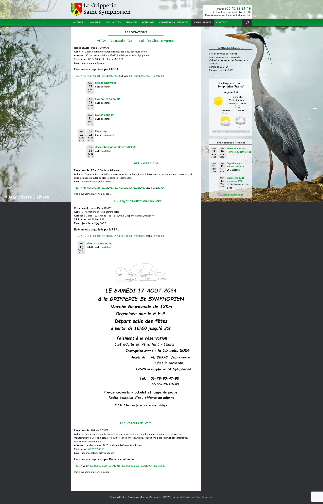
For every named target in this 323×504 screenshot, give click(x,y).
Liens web (176, 497)
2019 (123, 187)
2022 (136, 76)
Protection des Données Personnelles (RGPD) (149, 497)
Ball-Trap (101, 131)
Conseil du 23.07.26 (218, 67)
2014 (91, 76)
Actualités (113, 22)
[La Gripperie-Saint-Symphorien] (101, 9)
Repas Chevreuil (105, 82)
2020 (130, 76)
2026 (162, 76)
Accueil (78, 22)
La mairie (95, 22)
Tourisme (148, 22)
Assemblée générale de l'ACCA (115, 147)
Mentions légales (118, 497)
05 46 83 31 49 (238, 8)
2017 (110, 76)
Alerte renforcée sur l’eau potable (225, 57)
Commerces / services (173, 22)
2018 (117, 76)
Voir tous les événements (230, 194)
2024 (149, 76)
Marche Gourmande (99, 243)
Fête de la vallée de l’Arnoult (223, 53)
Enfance (131, 22)
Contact (222, 22)
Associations (202, 22)
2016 (104, 76)
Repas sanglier (104, 115)
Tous (77, 76)
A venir (84, 76)
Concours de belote (107, 99)
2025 (155, 76)
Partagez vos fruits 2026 (221, 70)
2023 (142, 76)
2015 (98, 76)
